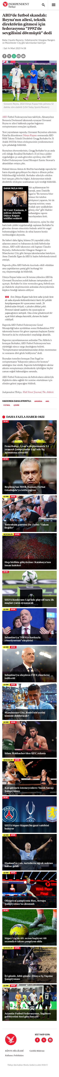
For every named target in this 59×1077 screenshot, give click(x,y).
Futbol (6, 405)
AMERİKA (38, 401)
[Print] (23, 56)
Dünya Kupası (30, 135)
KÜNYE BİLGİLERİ (14, 1051)
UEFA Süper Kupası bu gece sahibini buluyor (27, 827)
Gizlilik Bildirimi (37, 1051)
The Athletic (48, 392)
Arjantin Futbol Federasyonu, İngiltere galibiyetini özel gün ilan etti (28, 1015)
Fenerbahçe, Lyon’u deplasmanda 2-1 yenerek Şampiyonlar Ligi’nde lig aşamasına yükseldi (27, 449)
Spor (5, 421)
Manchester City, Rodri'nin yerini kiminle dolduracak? (25, 714)
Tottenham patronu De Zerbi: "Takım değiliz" (27, 526)
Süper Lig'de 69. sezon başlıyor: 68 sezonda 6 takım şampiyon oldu (26, 940)
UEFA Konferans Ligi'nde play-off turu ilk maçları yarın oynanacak (29, 601)
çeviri (16, 405)
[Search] (43, 5)
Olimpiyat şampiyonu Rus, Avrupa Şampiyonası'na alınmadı (25, 902)
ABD (4, 117)
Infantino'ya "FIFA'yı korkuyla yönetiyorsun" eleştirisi (22, 639)
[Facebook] (37, 1040)
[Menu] (53, 5)
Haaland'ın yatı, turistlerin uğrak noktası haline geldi (29, 865)
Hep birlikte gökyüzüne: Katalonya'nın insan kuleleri (28, 564)
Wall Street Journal (32, 392)
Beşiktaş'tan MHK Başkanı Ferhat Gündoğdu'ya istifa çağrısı (25, 489)
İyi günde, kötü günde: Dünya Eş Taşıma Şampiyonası (29, 978)
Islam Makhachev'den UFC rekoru (25, 753)
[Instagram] (50, 1040)
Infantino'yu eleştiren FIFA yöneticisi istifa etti (27, 677)
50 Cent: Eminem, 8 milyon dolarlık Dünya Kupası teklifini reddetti (15, 214)
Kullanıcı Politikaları (14, 1056)
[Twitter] (43, 1040)
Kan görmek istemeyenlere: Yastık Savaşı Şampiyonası (29, 790)
